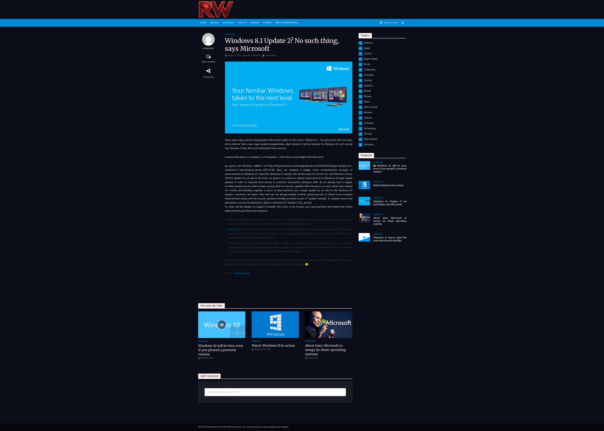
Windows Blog (241, 273)
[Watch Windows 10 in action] (275, 325)
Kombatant (208, 48)
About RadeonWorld (287, 23)
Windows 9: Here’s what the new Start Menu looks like (390, 239)
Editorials (228, 23)
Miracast (232, 230)
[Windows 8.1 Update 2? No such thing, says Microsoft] (364, 201)
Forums (267, 23)
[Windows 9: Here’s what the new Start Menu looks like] (364, 237)
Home (203, 23)
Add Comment (208, 62)
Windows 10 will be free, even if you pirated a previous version (220, 350)
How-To (242, 23)
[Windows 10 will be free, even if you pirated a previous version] (221, 325)
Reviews (255, 23)
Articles (214, 23)
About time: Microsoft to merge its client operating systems (325, 350)
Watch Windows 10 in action (273, 345)
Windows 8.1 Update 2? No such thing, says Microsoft (390, 203)
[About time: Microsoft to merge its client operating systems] (328, 325)
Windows (230, 34)
